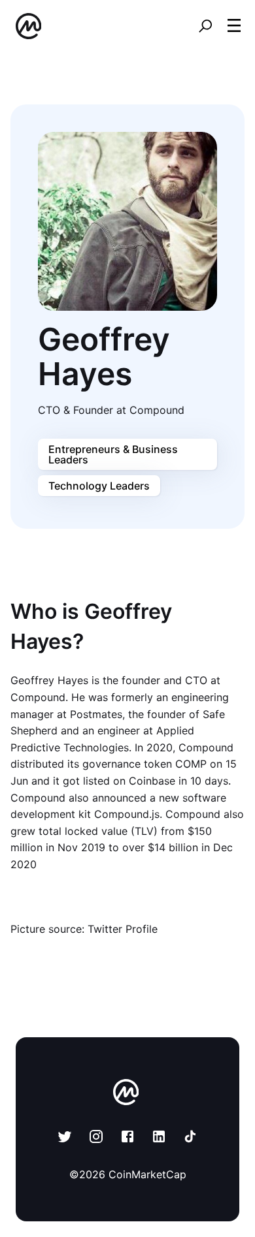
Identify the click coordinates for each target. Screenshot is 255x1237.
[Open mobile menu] (234, 26)
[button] (234, 25)
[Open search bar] (205, 26)
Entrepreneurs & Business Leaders (113, 454)
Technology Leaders (99, 485)
